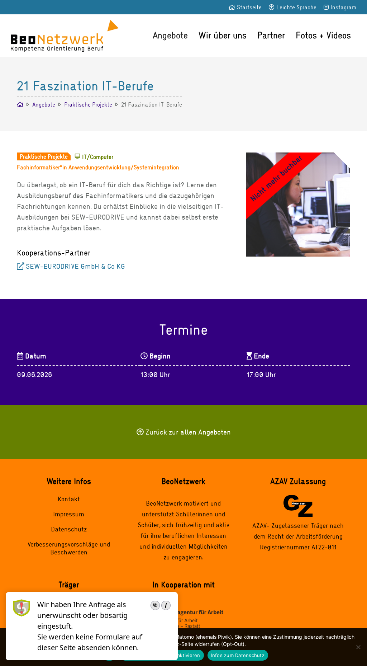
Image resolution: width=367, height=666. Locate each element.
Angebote (170, 35)
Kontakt (69, 498)
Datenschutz (69, 529)
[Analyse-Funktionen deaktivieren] (358, 647)
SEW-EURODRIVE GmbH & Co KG (75, 266)
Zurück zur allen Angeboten (188, 432)
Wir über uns (223, 35)
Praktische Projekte (88, 104)
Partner (271, 35)
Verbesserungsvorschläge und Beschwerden (69, 548)
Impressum (68, 514)
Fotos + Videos (323, 35)
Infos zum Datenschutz (237, 655)
